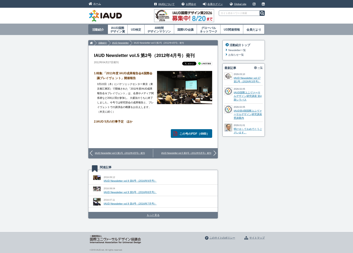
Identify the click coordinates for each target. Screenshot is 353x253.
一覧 (260, 67)
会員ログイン (215, 4)
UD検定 (136, 29)
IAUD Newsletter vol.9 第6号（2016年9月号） (130, 180)
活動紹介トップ (240, 45)
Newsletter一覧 (237, 50)
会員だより (254, 29)
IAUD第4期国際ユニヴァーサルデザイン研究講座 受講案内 (248, 114)
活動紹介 (98, 29)
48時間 (159, 29)
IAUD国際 (117, 29)
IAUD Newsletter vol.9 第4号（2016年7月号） (130, 203)
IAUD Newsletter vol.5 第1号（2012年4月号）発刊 (120, 153)
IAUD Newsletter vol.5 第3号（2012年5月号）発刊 (186, 153)
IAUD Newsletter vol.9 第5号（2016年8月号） (130, 192)
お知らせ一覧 (236, 54)
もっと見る (153, 215)
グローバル (208, 29)
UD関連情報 (232, 29)
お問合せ (191, 4)
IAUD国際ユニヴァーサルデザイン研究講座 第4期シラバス (248, 96)
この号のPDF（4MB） (194, 133)
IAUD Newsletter (120, 43)
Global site (240, 4)
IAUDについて (166, 4)
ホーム (97, 3)
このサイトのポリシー (222, 237)
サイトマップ (257, 237)
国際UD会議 (185, 29)
